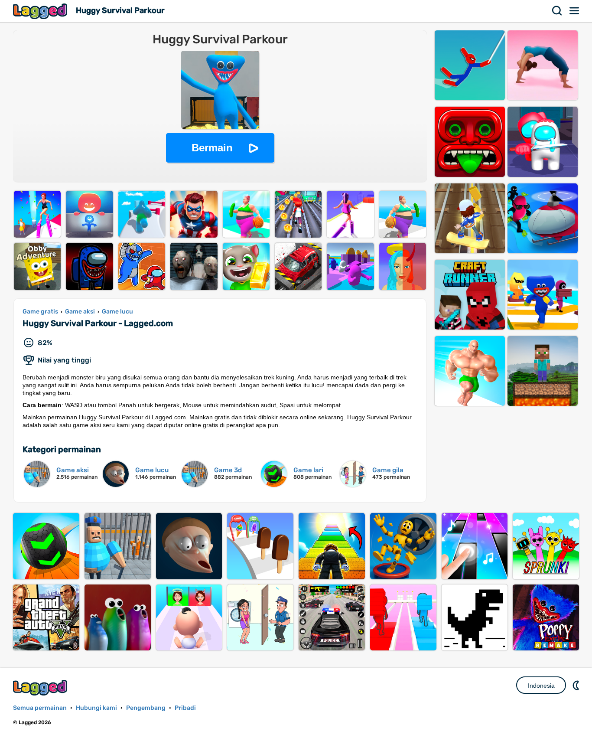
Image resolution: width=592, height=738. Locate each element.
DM (576, 685)
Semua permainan (40, 708)
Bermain (212, 147)
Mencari (557, 11)
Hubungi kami (96, 708)
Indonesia (541, 685)
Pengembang (146, 708)
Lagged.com (41, 687)
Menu (574, 11)
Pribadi (185, 708)
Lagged (41, 11)
